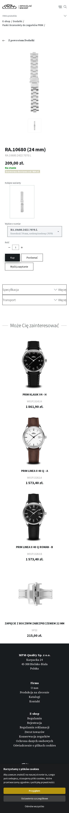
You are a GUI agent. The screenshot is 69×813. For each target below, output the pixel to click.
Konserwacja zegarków (34, 736)
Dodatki (18, 21)
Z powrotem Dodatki (21, 40)
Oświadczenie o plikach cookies (34, 745)
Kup (12, 257)
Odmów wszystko (34, 806)
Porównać (32, 257)
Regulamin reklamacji (34, 727)
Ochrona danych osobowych (34, 741)
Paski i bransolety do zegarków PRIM (23, 25)
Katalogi (34, 697)
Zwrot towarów (34, 732)
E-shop (6, 21)
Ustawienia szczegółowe (34, 798)
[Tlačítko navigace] (60, 6)
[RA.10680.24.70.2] (34, 126)
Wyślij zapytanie (19, 266)
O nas (34, 688)
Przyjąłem (34, 790)
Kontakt (34, 701)
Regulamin (34, 718)
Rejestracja (34, 723)
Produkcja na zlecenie (34, 692)
